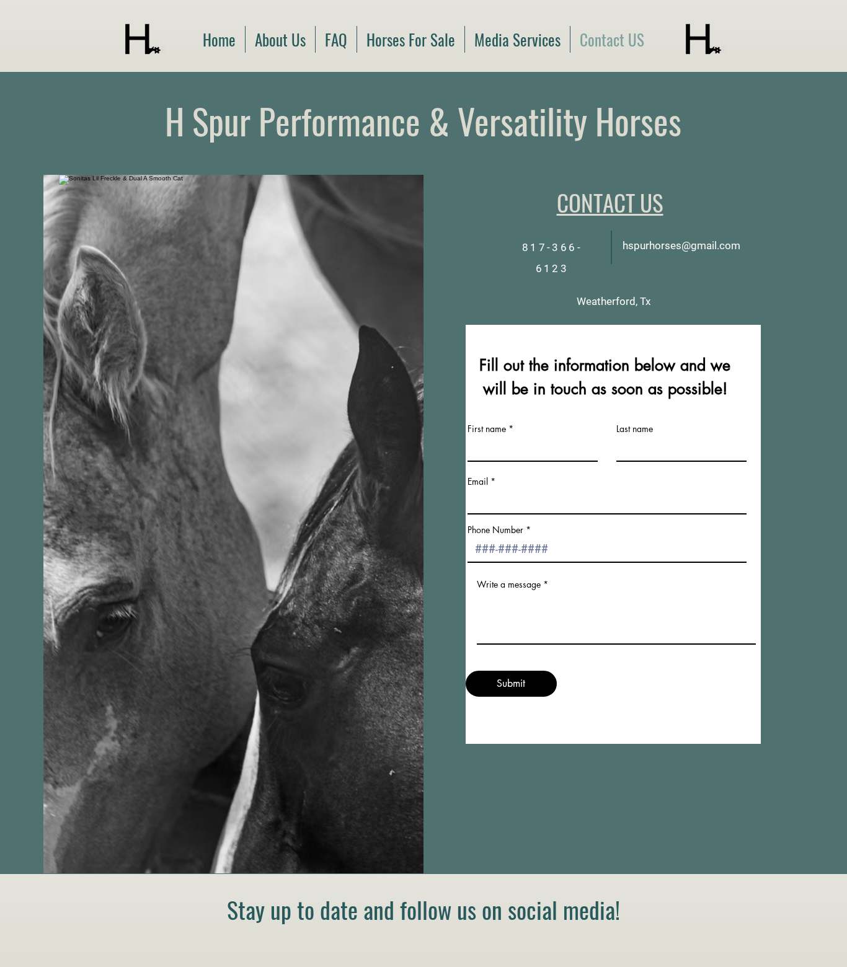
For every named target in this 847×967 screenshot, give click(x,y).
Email (478, 481)
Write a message (509, 584)
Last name (634, 429)
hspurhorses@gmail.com (681, 245)
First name (487, 429)
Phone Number (495, 530)
